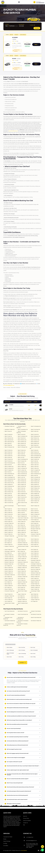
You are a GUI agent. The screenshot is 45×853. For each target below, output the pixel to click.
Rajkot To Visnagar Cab (35, 514)
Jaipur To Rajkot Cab (35, 553)
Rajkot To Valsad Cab (8, 512)
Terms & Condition (27, 820)
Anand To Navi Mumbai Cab (23, 614)
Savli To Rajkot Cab (8, 587)
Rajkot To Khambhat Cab (22, 473)
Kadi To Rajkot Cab (34, 558)
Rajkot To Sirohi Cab (21, 500)
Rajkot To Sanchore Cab (22, 497)
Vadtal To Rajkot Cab (8, 597)
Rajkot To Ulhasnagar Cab (22, 508)
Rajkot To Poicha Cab (22, 491)
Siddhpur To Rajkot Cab (35, 587)
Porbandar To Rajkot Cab (35, 580)
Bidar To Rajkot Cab (21, 551)
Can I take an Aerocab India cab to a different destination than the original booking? (21, 774)
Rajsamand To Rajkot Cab (22, 581)
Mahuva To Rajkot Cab (9, 567)
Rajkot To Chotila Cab (8, 450)
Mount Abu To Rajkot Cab (35, 569)
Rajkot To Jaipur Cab (35, 464)
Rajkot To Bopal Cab (8, 445)
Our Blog (5, 843)
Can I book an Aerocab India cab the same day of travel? (17, 691)
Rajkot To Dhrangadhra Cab (36, 455)
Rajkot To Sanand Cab (9, 497)
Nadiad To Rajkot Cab (35, 571)
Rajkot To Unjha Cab (8, 510)
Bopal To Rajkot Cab (34, 532)
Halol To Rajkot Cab (34, 549)
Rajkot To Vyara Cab (8, 516)
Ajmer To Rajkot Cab (34, 523)
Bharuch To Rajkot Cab (22, 528)
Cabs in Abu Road (23, 647)
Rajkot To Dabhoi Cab (22, 450)
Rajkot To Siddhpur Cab (35, 498)
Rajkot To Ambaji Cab (8, 434)
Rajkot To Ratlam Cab (22, 495)
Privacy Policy (26, 818)
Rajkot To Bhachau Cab (22, 439)
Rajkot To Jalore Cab (34, 466)
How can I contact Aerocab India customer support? (16, 778)
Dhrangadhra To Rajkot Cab (23, 544)
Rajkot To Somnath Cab (9, 502)
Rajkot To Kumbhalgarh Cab (10, 477)
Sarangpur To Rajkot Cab (35, 585)
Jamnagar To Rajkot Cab (22, 556)
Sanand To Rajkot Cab (9, 585)
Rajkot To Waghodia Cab (22, 516)
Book (36, 44)
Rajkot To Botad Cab (34, 445)
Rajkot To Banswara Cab (35, 436)
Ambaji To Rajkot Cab (8, 525)
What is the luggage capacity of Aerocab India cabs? (16, 753)
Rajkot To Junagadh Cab (35, 470)
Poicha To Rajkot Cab (22, 580)
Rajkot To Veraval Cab (9, 514)
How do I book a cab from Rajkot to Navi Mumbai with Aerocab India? (20, 677)
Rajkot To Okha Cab (8, 488)
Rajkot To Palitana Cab (9, 489)
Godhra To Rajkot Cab (35, 546)
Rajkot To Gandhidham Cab (23, 429)
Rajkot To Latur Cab (21, 477)
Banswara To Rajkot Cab (35, 525)
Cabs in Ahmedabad (34, 650)
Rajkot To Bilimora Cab (35, 443)
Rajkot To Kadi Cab (8, 471)
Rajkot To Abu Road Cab (35, 429)
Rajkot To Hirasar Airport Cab (36, 517)
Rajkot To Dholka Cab (8, 455)
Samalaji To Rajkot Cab (35, 583)
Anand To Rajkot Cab (8, 519)
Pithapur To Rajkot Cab (9, 580)
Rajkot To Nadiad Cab (9, 484)
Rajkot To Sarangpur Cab (35, 497)
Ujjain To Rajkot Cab (34, 594)
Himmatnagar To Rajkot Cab (10, 551)
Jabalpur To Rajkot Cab (22, 553)
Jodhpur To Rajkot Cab (22, 558)
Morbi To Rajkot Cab (21, 569)
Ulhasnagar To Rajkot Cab (9, 595)
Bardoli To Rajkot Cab (8, 521)
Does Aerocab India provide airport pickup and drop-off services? (19, 787)
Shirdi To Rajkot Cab (21, 587)
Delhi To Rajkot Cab (8, 542)
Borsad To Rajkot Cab (8, 534)
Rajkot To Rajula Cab (8, 495)
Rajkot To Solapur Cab (35, 500)
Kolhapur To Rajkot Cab (35, 562)
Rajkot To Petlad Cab (35, 489)
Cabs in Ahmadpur (23, 650)
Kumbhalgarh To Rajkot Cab (36, 563)
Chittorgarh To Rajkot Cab (9, 535)
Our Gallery (5, 845)
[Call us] (42, 846)
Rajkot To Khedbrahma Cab (36, 473)
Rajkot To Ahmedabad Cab (36, 426)
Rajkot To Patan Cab (21, 489)
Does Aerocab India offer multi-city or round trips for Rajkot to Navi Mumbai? (22, 765)
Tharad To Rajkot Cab (9, 594)
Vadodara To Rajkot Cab (9, 517)
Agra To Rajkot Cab (21, 523)
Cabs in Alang (23, 656)
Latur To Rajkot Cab (8, 565)
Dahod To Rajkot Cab (35, 539)
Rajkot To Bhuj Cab (8, 443)
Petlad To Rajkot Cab (35, 578)
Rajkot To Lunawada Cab (35, 477)
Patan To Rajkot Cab (21, 578)
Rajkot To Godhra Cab (35, 459)
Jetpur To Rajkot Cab (35, 556)
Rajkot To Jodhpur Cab (22, 470)
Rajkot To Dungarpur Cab (35, 457)
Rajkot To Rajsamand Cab (22, 493)
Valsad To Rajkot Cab (22, 521)
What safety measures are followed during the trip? (16, 745)
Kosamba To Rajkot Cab (9, 563)
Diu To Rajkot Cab (34, 601)
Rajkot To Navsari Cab (22, 486)
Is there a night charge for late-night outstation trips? (17, 770)
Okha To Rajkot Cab (8, 576)
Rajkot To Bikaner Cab (22, 443)
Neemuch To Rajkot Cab (35, 574)
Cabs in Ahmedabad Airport (11, 653)
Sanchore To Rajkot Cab (22, 585)
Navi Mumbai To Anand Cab (36, 614)
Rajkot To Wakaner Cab (35, 480)
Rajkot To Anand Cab (35, 434)
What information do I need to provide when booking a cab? (18, 699)
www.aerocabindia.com (13, 130)
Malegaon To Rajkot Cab (22, 567)
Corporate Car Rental (7, 836)
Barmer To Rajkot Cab (22, 526)
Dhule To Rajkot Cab (34, 544)
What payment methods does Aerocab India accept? (16, 707)
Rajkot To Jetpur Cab (35, 468)
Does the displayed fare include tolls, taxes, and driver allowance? (19, 711)
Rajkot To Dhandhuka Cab (35, 453)
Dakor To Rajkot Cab (8, 540)
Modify (37, 28)
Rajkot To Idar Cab (21, 462)
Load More (21, 662)
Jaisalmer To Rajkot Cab (9, 554)
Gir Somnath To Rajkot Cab (9, 590)
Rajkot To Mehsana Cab (9, 480)
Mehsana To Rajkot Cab (35, 567)
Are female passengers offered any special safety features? (18, 791)
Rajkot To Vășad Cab (35, 512)
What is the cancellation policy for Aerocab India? (16, 724)
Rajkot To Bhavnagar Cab (9, 441)
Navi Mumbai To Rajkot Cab (10, 574)
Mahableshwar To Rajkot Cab (36, 565)
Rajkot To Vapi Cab (21, 512)
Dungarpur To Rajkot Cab (9, 546)
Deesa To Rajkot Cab (35, 540)
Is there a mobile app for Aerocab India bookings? (16, 686)
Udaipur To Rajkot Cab (22, 594)
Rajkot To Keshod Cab (35, 471)
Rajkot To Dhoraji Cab (22, 455)
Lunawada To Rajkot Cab (22, 565)
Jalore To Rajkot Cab (34, 554)
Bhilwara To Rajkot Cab (9, 530)
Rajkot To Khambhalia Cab (9, 473)
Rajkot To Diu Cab (21, 457)
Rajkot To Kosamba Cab (22, 475)
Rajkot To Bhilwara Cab (22, 441)
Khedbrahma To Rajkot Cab (23, 562)
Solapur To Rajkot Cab (35, 589)
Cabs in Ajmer (34, 653)
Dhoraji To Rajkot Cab (8, 544)
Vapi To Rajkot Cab (21, 597)
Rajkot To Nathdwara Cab (9, 486)
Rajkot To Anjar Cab (8, 436)
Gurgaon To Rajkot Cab (22, 549)
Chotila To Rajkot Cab (35, 535)
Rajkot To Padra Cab (21, 488)
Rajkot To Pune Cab (8, 493)
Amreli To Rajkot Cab (35, 519)
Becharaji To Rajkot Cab (35, 526)
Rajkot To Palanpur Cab (35, 488)
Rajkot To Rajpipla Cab (35, 493)
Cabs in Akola (11, 656)
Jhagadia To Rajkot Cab (9, 558)
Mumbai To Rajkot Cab (9, 571)
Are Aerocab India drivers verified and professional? (16, 740)
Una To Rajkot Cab (21, 595)
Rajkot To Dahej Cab (34, 450)
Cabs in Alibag (34, 656)
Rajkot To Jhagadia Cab (9, 470)
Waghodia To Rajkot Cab (22, 601)
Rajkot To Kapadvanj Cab (22, 471)
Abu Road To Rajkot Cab (9, 523)
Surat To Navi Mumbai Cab (9, 611)
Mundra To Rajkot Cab (22, 571)
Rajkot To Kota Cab (34, 475)
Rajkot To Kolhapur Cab (9, 475)
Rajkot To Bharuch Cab (35, 439)
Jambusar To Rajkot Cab (9, 556)
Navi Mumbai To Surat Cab (23, 611)
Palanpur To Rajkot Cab (35, 576)
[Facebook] (38, 850)
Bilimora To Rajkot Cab (22, 532)
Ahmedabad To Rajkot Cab (9, 426)
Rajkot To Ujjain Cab (8, 508)
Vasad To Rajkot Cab (35, 597)
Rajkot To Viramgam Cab (22, 514)
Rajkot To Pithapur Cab (9, 491)
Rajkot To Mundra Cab (35, 482)
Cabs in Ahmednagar (23, 653)
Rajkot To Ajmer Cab (34, 431)
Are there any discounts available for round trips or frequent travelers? (20, 716)
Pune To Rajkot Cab (8, 581)
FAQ (24, 824)
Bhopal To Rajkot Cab (22, 530)
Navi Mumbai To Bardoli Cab (10, 620)
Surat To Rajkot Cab (34, 516)
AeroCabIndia (24, 850)
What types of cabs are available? (13, 803)
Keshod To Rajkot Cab (22, 560)
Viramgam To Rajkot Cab (22, 599)
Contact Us (25, 822)
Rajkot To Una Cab (34, 508)
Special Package (6, 841)
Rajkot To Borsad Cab (22, 445)
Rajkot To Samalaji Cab (35, 495)
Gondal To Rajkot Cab (8, 549)
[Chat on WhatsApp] (42, 850)
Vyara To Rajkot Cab (8, 601)
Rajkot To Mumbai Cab (22, 482)
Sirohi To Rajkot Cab (21, 589)
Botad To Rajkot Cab (21, 534)
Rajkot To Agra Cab (8, 431)
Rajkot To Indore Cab (35, 462)
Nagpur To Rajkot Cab (9, 572)
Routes (4, 839)
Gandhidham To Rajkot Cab (9, 429)
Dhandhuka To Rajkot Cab (22, 542)
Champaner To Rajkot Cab (35, 534)
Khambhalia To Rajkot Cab (35, 560)
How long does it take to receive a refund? (14, 732)
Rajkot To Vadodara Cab (22, 510)
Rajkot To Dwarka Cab (9, 459)
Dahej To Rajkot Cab (21, 539)
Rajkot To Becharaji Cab (9, 439)
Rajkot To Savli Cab (8, 498)
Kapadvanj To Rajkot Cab (9, 560)
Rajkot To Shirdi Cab (21, 498)
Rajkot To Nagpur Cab (22, 484)
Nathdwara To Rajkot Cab (35, 572)
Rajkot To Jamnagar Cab (22, 468)
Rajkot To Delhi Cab (21, 453)
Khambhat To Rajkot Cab (9, 562)
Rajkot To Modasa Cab (22, 480)
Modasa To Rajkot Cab (9, 569)
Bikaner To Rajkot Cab (9, 532)
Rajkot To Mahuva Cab (22, 479)
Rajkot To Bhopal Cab (35, 441)
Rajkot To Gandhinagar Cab (23, 459)
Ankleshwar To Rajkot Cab (22, 519)
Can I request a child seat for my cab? (13, 761)
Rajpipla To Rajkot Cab (35, 581)
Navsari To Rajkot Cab (22, 574)
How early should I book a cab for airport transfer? (16, 799)
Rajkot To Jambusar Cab (9, 468)
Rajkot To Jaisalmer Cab (9, 466)
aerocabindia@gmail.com (8, 385)
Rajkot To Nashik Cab (35, 484)
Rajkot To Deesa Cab (8, 453)
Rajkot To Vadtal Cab (35, 510)
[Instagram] (41, 850)
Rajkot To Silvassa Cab (9, 500)
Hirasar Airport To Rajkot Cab (23, 517)
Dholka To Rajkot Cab (35, 542)
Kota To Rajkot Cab (21, 563)
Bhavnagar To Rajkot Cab (35, 528)
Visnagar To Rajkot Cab (35, 599)
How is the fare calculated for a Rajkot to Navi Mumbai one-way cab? (20, 703)
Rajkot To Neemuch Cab (35, 486)
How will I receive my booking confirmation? (15, 695)
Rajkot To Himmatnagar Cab (10, 462)
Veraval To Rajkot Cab (9, 599)
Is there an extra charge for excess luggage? (15, 757)
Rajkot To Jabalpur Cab (22, 464)
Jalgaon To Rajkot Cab (22, 554)
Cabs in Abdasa (11, 647)
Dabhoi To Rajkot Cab (8, 539)
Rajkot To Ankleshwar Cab (22, 436)
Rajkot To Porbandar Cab (35, 491)
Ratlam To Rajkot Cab (22, 583)
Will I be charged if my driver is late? (13, 749)
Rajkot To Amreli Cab (21, 434)
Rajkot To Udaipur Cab (35, 505)
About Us (25, 816)
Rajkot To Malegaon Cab (35, 479)
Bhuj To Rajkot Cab (34, 530)
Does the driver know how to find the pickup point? (16, 795)
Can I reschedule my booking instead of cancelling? (16, 736)
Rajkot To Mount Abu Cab (9, 482)
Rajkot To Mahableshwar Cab (10, 479)
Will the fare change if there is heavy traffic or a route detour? (18, 720)
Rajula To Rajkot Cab (8, 583)
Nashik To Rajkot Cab (22, 572)
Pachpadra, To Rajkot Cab (22, 576)
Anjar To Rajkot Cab (21, 525)
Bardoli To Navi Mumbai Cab (36, 617)
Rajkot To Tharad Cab (22, 505)
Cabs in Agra (34, 647)
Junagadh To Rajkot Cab (35, 521)
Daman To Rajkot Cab (22, 540)
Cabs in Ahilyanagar (11, 650)
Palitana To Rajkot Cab (9, 578)
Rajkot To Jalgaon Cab (22, 466)
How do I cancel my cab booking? (13, 728)
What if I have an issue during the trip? (14, 782)
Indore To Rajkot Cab (35, 551)
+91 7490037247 (40, 2)
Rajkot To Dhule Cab (8, 457)
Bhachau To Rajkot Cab (9, 528)
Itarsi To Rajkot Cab (8, 553)
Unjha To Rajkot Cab (34, 595)
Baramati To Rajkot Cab (9, 526)
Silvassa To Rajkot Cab (9, 589)
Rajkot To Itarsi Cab (8, 464)
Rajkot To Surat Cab (34, 502)
